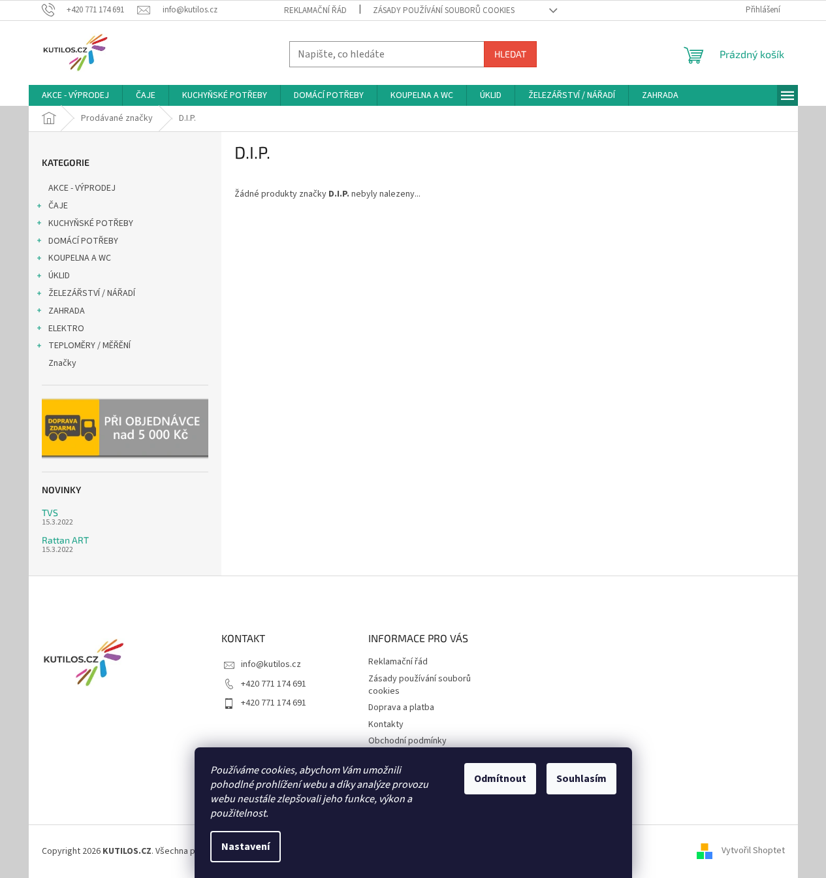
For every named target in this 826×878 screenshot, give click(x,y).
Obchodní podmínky (407, 740)
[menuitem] (75, 95)
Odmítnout (500, 779)
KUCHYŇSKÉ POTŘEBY (90, 223)
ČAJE (58, 205)
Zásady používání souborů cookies (444, 10)
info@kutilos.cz (271, 664)
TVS (50, 512)
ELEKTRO (66, 328)
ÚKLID (59, 275)
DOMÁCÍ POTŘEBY (83, 241)
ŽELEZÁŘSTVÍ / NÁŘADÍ (91, 293)
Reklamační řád (315, 10)
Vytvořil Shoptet (753, 851)
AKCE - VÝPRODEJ (82, 188)
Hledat (510, 53)
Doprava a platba (401, 707)
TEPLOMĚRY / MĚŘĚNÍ (89, 345)
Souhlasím (581, 779)
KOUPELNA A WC (79, 258)
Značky (62, 363)
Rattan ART (65, 540)
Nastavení (245, 846)
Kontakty (386, 724)
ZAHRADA (66, 310)
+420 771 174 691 (273, 684)
